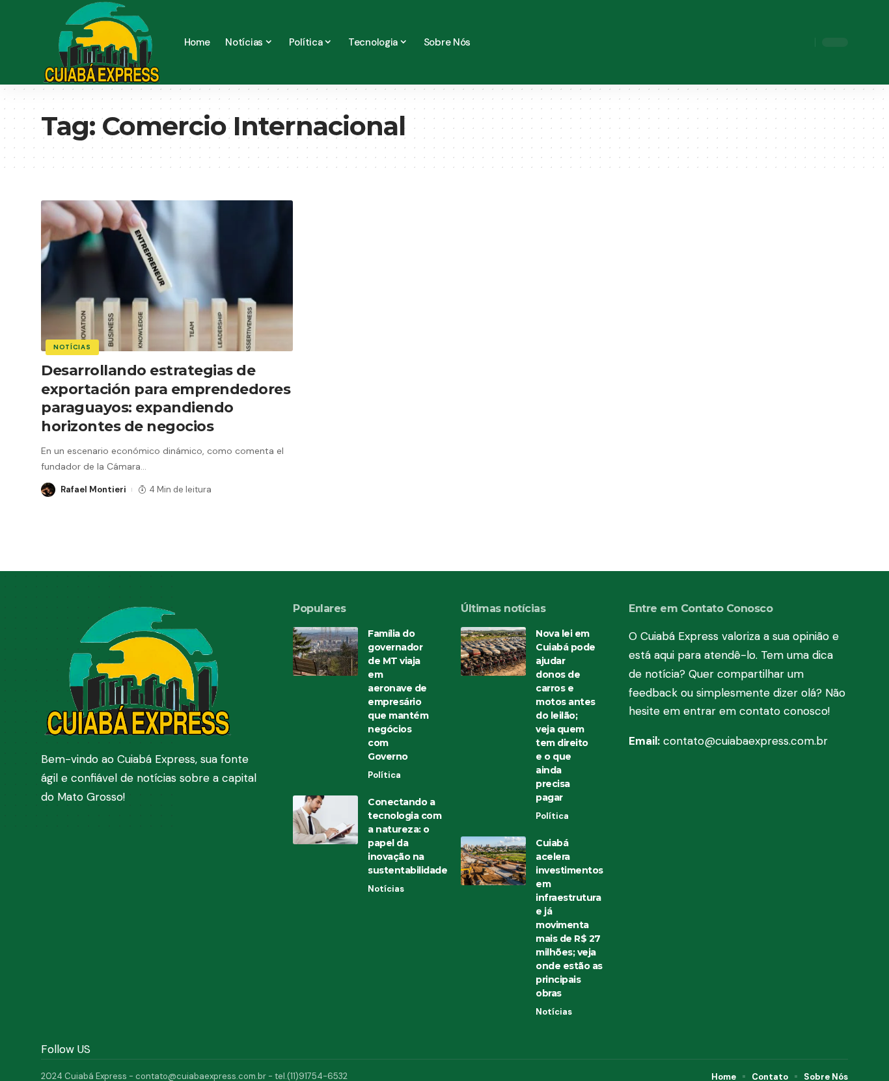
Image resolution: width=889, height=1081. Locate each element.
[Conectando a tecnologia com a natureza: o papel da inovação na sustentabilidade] (325, 819)
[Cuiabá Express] (102, 42)
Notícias (72, 347)
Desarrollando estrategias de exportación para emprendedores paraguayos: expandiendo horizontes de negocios (165, 398)
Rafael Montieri (93, 489)
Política (384, 775)
